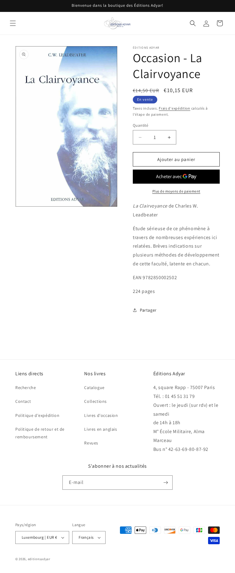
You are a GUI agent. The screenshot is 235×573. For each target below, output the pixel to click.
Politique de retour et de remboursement (40, 433)
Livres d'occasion (101, 415)
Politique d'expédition (37, 415)
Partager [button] (148, 310)
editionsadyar (39, 559)
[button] (13, 23)
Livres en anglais (100, 429)
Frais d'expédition (174, 108)
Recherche (25, 387)
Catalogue (94, 387)
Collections (95, 401)
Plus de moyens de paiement (176, 191)
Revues (91, 443)
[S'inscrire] (165, 482)
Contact (23, 401)
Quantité (140, 125)
